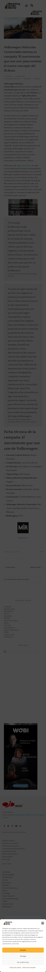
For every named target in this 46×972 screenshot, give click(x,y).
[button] (43, 923)
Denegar (23, 956)
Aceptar (23, 950)
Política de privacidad (28, 967)
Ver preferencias (23, 962)
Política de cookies (15, 967)
